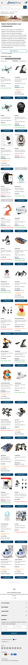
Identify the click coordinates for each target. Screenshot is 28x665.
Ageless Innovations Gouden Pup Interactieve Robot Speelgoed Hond (21, 321)
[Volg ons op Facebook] (2, 648)
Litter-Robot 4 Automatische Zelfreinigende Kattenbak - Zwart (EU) (21, 118)
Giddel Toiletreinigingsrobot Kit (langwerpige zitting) (6, 562)
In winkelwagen (7, 97)
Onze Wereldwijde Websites (6, 639)
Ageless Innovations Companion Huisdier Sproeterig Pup (7, 385)
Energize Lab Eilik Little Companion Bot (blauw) (19, 189)
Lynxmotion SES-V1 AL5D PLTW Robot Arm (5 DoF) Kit (21, 354)
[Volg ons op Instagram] (7, 648)
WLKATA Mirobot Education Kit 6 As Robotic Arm (7, 354)
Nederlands (5, 641)
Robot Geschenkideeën (14, 11)
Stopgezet (21, 168)
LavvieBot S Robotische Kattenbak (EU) (5, 495)
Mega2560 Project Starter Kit (20, 525)
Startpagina (2, 11)
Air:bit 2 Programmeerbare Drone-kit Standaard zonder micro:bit (6, 80)
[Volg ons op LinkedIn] (18, 648)
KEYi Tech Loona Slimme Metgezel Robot (19, 422)
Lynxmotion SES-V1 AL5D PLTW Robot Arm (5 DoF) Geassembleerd (21, 80)
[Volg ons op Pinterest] (10, 648)
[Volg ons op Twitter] (5, 648)
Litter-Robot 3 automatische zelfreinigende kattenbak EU (20, 151)
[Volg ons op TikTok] (15, 648)
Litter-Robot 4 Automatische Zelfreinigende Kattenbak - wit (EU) (6, 151)
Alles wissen (4, 61)
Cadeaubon (17, 219)
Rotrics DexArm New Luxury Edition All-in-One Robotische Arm (6, 251)
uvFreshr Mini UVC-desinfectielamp (4, 526)
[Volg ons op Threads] (20, 648)
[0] (25, 3)
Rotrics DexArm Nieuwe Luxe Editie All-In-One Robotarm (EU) (21, 495)
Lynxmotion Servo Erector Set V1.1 (20, 458)
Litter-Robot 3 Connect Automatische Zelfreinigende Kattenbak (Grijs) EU (6, 189)
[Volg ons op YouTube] (13, 648)
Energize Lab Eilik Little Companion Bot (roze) (5, 284)
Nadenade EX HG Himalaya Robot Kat (20, 385)
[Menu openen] (2, 2)
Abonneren (14, 633)
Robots (7, 11)
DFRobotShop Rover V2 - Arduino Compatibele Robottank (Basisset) (21, 251)
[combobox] (12, 7)
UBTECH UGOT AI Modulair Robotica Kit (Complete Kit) (6, 422)
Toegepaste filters (6, 56)
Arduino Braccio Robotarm (6, 219)
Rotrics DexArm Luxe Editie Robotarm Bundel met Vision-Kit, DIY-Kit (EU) (7, 321)
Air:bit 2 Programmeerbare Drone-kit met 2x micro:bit (6, 118)
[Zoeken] (25, 7)
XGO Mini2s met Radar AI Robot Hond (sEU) (21, 284)
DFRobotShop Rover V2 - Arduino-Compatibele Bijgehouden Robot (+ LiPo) (6, 458)
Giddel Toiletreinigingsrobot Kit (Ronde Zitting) (20, 562)
